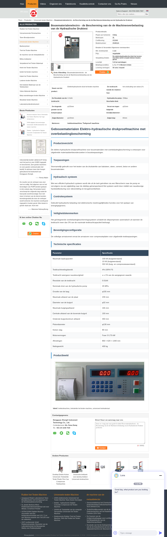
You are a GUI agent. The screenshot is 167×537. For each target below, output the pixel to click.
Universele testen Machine (43, 20)
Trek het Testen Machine (28, 50)
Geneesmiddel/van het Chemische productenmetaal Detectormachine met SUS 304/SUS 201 (100, 505)
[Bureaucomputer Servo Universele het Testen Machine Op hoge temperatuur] (23, 116)
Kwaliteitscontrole (87, 4)
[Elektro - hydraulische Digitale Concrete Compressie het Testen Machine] (23, 132)
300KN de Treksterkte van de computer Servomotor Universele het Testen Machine (68, 511)
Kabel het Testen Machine (29, 76)
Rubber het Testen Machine (29, 29)
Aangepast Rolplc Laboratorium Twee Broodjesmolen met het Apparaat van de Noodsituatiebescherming (35, 500)
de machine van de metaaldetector (32, 55)
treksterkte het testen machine (81, 408)
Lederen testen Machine (28, 80)
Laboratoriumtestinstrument (29, 104)
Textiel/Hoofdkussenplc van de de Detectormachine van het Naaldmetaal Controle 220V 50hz (100, 511)
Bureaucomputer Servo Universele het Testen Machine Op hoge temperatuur (37, 117)
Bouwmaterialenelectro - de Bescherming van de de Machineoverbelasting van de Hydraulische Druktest (72, 75)
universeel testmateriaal (101, 408)
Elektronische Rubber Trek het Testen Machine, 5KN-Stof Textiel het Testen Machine (67, 518)
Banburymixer (25, 46)
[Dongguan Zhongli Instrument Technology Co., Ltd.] (33, 13)
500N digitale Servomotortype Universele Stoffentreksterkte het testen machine (37, 125)
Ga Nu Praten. (121, 4)
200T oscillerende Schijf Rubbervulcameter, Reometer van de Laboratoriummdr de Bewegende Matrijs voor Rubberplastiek (35, 525)
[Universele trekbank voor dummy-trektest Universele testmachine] (80, 466)
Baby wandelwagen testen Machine (32, 95)
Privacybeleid (29, 535)
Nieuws (134, 4)
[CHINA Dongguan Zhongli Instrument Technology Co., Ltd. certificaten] (27, 146)
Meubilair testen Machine (29, 100)
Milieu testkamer (25, 59)
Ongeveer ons (56, 4)
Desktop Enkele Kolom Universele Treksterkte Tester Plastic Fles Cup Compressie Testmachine (61, 479)
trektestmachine (64, 408)
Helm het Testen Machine (29, 68)
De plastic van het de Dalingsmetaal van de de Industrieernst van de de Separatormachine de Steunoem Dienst (101, 527)
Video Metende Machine (28, 91)
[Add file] (115, 533)
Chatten (102, 72)
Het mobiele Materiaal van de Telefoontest (30, 86)
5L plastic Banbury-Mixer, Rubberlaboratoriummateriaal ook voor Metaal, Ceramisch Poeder (35, 507)
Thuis (20, 20)
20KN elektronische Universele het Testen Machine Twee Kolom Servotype (68, 499)
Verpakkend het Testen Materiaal (31, 63)
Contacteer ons (104, 4)
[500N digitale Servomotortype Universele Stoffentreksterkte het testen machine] (23, 124)
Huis (22, 4)
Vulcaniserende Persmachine (30, 33)
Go (146, 14)
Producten (32, 4)
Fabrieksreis (70, 4)
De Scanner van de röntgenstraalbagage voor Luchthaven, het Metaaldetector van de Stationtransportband (100, 519)
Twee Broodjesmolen (27, 37)
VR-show (24, 12)
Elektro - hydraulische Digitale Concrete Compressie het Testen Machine (37, 133)
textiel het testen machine (29, 72)
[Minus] (160, 475)
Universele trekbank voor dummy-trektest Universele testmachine (80, 477)
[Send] (160, 533)
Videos (43, 4)
